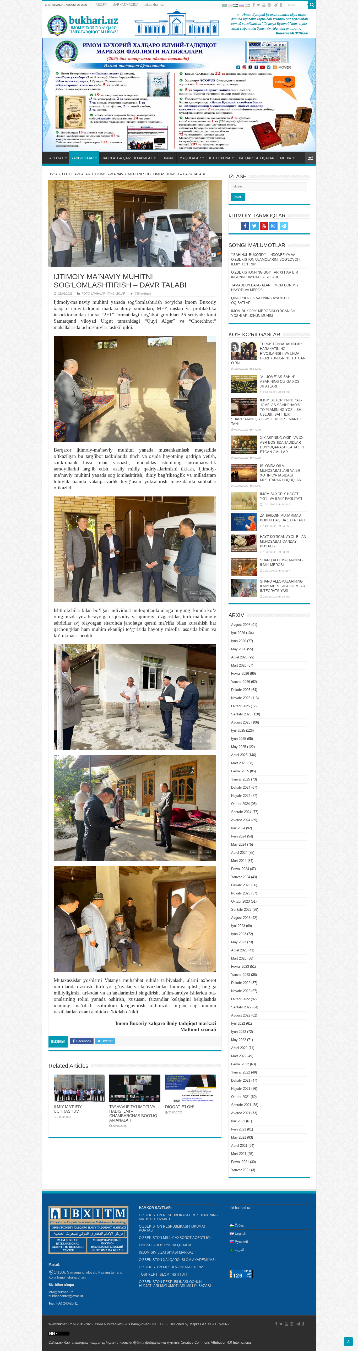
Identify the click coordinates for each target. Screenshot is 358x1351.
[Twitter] (258, 5)
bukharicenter (58, 1296)
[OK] (281, 5)
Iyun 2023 (238, 934)
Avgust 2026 (240, 625)
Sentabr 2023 (241, 910)
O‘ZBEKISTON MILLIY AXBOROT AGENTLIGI (175, 1238)
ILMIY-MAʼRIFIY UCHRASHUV (68, 1108)
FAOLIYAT (55, 158)
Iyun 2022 (238, 1032)
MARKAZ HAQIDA (125, 5)
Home (52, 174)
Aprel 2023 (239, 950)
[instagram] (269, 5)
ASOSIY (101, 5)
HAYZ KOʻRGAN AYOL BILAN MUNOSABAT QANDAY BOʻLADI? (283, 541)
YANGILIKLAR (82, 158)
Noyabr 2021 (240, 1089)
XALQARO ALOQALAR (256, 158)
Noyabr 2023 (240, 893)
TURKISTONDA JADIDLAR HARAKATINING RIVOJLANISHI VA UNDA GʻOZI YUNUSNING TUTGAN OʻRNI (268, 353)
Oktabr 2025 (240, 706)
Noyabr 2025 (240, 698)
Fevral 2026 (240, 674)
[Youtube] (264, 5)
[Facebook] (253, 5)
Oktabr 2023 (240, 901)
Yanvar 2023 (240, 975)
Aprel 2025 (239, 755)
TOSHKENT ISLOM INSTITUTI (163, 1274)
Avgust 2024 (240, 820)
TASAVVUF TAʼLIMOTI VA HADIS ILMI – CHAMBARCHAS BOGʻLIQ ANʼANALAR (133, 1113)
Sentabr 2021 (241, 1105)
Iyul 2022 (238, 1023)
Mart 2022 (238, 1056)
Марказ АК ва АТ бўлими (209, 1324)
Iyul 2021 (238, 1121)
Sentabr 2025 (241, 714)
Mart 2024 (238, 861)
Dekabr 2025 (240, 690)
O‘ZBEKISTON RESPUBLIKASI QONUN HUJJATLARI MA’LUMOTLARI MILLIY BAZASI (175, 1284)
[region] (179, 95)
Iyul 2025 (238, 730)
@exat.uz (76, 1296)
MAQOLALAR (190, 158)
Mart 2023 (238, 958)
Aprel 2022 (239, 1048)
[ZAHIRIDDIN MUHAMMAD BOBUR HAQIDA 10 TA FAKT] (244, 522)
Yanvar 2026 (240, 682)
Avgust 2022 (240, 1015)
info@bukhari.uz (60, 1292)
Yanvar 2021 (240, 1170)
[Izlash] (312, 5)
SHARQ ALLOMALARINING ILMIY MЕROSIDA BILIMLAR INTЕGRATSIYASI (282, 586)
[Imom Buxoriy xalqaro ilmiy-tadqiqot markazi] (179, 23)
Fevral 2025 (240, 771)
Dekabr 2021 (240, 1080)
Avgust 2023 (240, 918)
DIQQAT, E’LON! (179, 1106)
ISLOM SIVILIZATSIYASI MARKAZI (166, 1252)
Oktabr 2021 (240, 1097)
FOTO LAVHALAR (76, 174)
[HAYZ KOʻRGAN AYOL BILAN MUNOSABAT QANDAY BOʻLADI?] (244, 543)
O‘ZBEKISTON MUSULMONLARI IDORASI (172, 1267)
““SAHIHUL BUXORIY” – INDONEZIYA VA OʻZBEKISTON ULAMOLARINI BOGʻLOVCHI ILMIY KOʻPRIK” (265, 259)
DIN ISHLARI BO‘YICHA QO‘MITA (165, 1245)
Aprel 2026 (239, 657)
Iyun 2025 (238, 739)
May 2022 (238, 1040)
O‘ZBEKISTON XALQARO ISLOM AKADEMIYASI (177, 1260)
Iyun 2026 (238, 641)
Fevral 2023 (240, 966)
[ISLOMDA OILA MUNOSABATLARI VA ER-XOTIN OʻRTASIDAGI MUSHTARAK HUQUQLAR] (244, 472)
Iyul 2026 (238, 633)
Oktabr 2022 (240, 999)
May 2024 (238, 844)
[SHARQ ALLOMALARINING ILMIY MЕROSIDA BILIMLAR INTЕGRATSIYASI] (244, 588)
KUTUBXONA (219, 158)
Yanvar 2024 (240, 877)
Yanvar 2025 (240, 779)
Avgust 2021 (240, 1113)
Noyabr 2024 (240, 796)
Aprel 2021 (239, 1146)
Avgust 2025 (240, 722)
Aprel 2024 (239, 853)
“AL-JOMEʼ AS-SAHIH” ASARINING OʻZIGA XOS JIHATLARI (280, 381)
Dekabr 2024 (240, 787)
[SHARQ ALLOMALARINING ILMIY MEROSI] (244, 567)
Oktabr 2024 (240, 804)
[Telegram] (275, 5)
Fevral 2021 (240, 1162)
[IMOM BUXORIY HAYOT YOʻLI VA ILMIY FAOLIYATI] (244, 501)
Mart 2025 (238, 763)
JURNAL (167, 158)
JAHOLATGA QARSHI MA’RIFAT (127, 158)
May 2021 (238, 1137)
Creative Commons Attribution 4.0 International (216, 1342)
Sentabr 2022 (241, 1007)
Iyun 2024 (238, 836)
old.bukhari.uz (154, 5)
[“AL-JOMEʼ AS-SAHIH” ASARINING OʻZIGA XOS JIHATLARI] (244, 383)
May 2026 (238, 649)
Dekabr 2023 (240, 885)
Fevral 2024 (240, 869)
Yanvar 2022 (240, 1072)
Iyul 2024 (238, 828)
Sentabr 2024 (241, 812)
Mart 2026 (238, 665)
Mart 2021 (238, 1154)
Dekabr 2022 (240, 983)
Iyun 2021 (238, 1129)
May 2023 (238, 942)
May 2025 (238, 747)
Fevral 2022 (240, 1064)
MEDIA (285, 158)
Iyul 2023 (238, 926)
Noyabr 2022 (240, 991)
